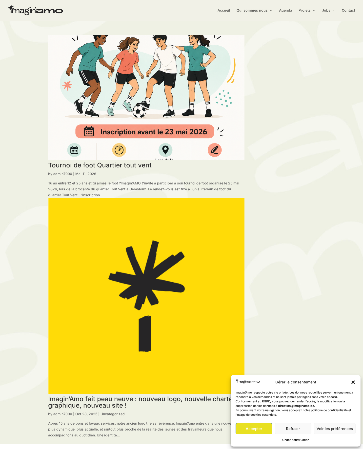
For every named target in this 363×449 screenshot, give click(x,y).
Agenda (285, 10)
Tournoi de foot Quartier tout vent (100, 165)
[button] (353, 382)
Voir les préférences (335, 428)
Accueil (224, 10)
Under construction (295, 440)
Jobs (326, 10)
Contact (348, 10)
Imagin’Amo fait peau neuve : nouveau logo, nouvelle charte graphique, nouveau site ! (140, 402)
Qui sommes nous (252, 10)
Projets (305, 10)
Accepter (254, 428)
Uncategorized (113, 414)
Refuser (293, 428)
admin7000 (62, 174)
